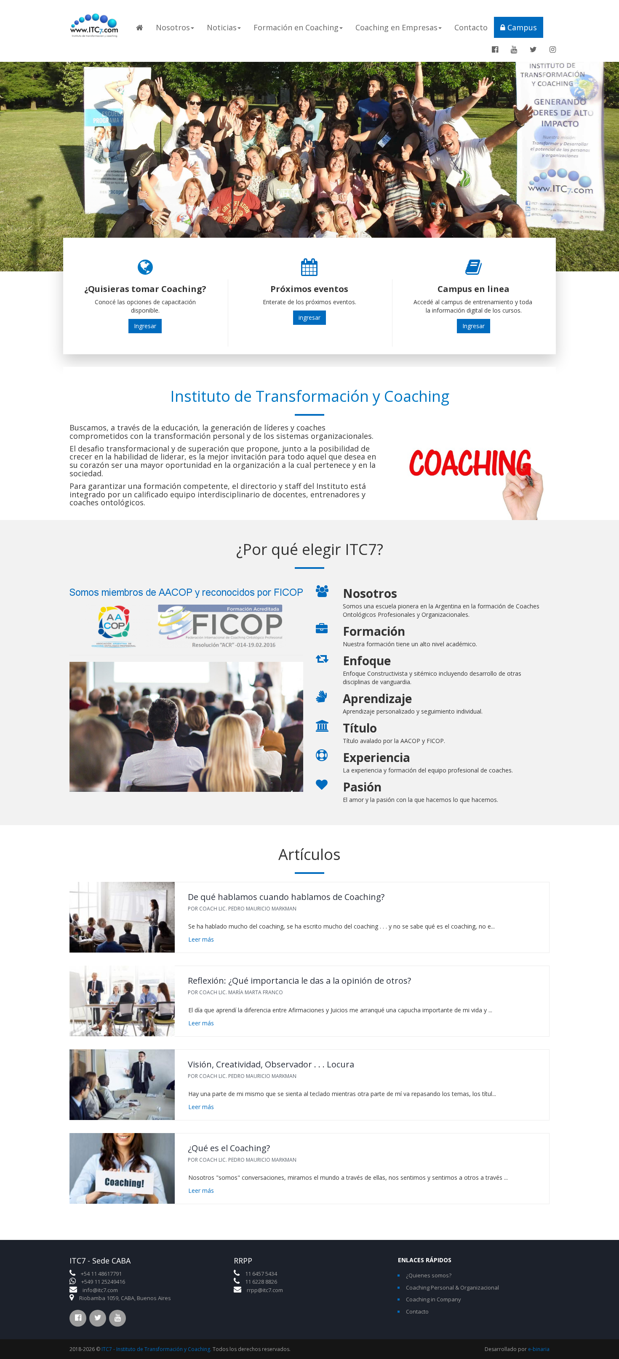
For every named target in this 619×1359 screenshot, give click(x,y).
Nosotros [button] (173, 27)
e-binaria (539, 1349)
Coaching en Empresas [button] (396, 27)
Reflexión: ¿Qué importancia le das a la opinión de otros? (299, 980)
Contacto (471, 27)
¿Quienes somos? (428, 1275)
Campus (521, 27)
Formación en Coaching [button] (296, 27)
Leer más (201, 939)
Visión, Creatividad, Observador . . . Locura (271, 1064)
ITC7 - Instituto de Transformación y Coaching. (156, 1349)
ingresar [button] (309, 317)
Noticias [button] (222, 27)
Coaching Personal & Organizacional (452, 1287)
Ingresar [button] (145, 326)
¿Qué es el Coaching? (229, 1148)
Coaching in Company (433, 1299)
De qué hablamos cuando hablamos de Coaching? (286, 896)
